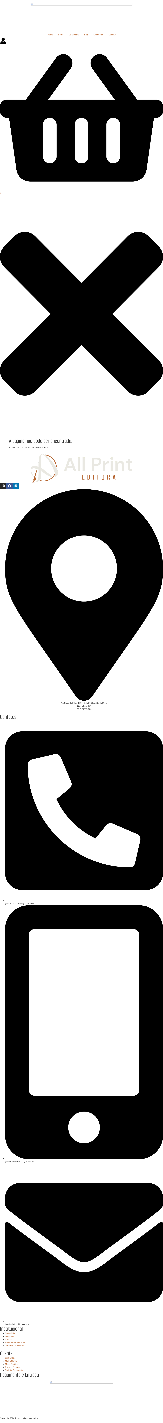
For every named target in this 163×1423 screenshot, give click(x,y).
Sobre (61, 35)
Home (50, 35)
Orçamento (98, 35)
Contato (112, 35)
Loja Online (74, 35)
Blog (86, 35)
